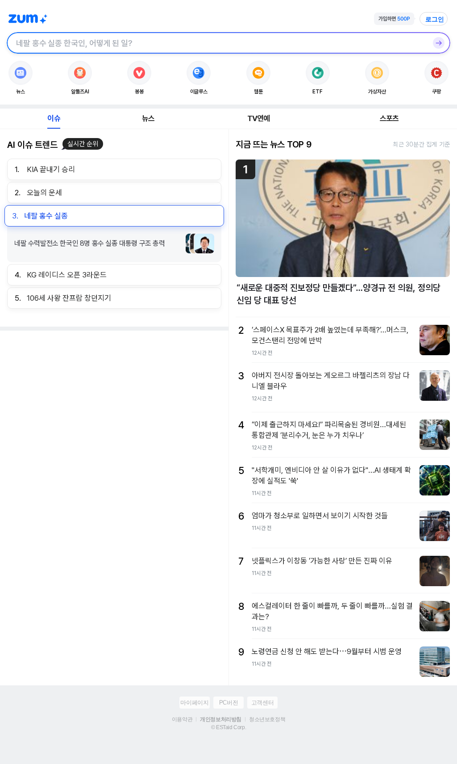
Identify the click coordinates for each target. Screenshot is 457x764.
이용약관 (182, 719)
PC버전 (228, 702)
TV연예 (258, 118)
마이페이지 (194, 702)
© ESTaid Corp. (228, 727)
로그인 (434, 19)
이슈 (53, 118)
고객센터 (262, 702)
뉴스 (148, 118)
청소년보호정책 (267, 719)
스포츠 (389, 118)
